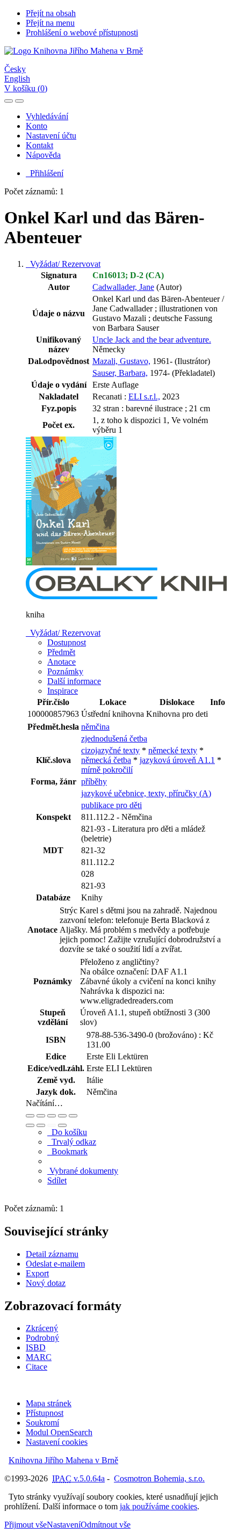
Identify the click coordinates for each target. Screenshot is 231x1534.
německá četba (106, 760)
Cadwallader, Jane (123, 287)
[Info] (73, 1115)
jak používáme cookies (158, 1506)
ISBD (36, 1347)
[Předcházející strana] (51, 1125)
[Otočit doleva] (30, 1125)
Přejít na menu (50, 22)
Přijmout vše (25, 1524)
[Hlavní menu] (19, 101)
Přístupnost (44, 1412)
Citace (36, 1366)
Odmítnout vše (106, 1524)
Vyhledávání (47, 116)
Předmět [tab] (61, 652)
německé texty (172, 750)
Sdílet (57, 1180)
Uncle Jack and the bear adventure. (151, 339)
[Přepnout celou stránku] (62, 1115)
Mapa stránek (48, 1403)
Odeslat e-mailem (55, 1263)
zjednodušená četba (114, 738)
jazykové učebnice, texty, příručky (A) (146, 793)
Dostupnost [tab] (66, 642)
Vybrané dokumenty (82, 1170)
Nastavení (64, 1524)
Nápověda (43, 154)
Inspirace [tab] (62, 690)
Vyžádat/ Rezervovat (63, 263)
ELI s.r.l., (144, 396)
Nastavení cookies (57, 1441)
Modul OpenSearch (59, 1432)
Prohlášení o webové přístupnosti (82, 32)
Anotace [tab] (61, 661)
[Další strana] (62, 1125)
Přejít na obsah (51, 13)
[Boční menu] (8, 101)
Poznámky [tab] (65, 671)
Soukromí (42, 1422)
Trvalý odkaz (71, 1141)
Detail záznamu (52, 1254)
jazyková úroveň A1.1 (177, 760)
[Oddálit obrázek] (41, 1115)
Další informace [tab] (74, 681)
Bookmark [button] (67, 1151)
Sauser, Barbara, (120, 372)
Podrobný (42, 1337)
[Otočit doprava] (41, 1125)
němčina (95, 726)
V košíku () (25, 88)
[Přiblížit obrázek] (30, 1115)
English (17, 78)
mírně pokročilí (107, 769)
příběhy (94, 781)
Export (37, 1273)
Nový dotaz (46, 1283)
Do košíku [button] (67, 1132)
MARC (39, 1357)
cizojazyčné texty (110, 750)
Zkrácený (42, 1328)
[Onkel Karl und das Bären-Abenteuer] (71, 562)
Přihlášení (44, 173)
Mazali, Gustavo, (121, 361)
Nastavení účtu (51, 135)
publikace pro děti (111, 805)
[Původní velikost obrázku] (51, 1115)
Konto (36, 125)
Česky (15, 69)
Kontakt (39, 145)
